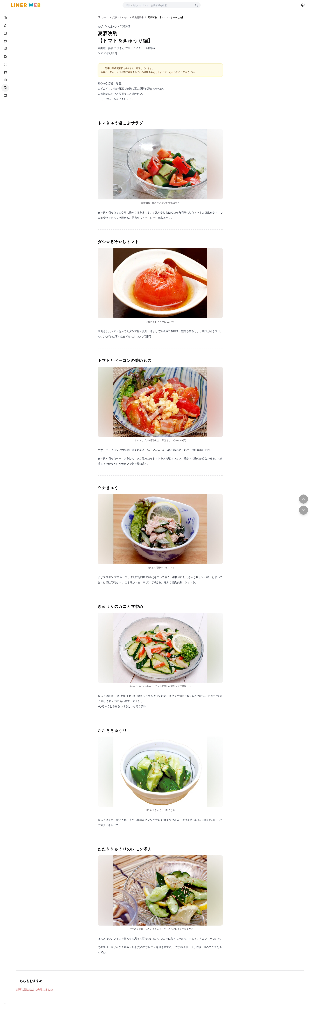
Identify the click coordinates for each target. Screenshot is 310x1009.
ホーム (105, 17)
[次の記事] (303, 510)
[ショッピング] (5, 72)
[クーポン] (5, 41)
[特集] (5, 25)
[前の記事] (303, 499)
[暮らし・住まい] (5, 57)
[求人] (5, 80)
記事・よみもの (120, 17)
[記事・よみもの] (5, 88)
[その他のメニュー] (5, 1004)
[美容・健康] (5, 64)
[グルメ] (5, 49)
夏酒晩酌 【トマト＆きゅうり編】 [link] (166, 17)
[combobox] (158, 5)
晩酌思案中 (138, 17)
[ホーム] (5, 17)
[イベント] (5, 33)
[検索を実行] (196, 5)
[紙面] (5, 96)
